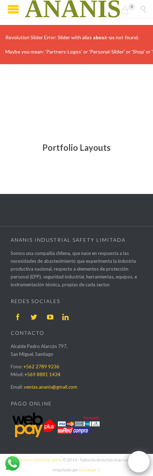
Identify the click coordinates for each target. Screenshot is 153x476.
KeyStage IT (89, 469)
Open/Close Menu (13, 9)
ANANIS (73, 9)
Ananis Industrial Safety (40, 459)
